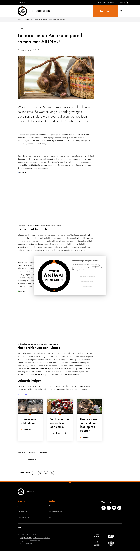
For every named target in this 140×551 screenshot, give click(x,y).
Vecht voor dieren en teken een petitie (59, 423)
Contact (52, 501)
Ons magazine (22, 512)
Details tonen (87, 286)
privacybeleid (95, 266)
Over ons (21, 501)
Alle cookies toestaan (87, 276)
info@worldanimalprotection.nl (41, 538)
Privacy (20, 527)
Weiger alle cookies (87, 281)
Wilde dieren (32, 459)
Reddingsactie (44, 452)
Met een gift (49, 386)
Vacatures (52, 506)
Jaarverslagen (22, 506)
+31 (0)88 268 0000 (26, 538)
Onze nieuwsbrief (23, 517)
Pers (50, 517)
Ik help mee (22, 394)
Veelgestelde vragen (55, 512)
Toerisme (31, 452)
